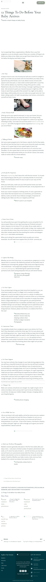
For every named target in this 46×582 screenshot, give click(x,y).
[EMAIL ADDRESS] (32, 568)
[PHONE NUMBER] (32, 564)
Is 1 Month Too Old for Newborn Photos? (14, 517)
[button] (23, 2)
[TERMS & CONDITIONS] (32, 572)
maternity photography (8, 269)
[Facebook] (20, 571)
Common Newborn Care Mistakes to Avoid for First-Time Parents (38, 518)
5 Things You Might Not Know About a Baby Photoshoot (14, 500)
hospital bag (11, 176)
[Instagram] (23, 571)
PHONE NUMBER (35, 563)
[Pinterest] (25, 571)
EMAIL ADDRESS (35, 567)
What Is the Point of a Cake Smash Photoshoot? (38, 499)
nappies (6, 234)
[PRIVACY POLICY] (32, 576)
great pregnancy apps (23, 337)
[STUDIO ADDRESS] (32, 559)
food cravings (36, 124)
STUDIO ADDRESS (35, 557)
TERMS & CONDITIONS (36, 572)
